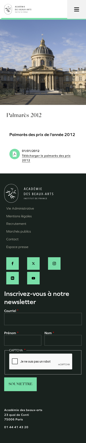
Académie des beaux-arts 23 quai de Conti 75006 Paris (23, 414)
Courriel (10, 311)
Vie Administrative (20, 208)
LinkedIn (12, 278)
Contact (12, 239)
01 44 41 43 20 (16, 427)
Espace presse (17, 247)
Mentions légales (19, 216)
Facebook (12, 263)
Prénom (10, 333)
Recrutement (16, 224)
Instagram (54, 263)
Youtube (33, 278)
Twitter (33, 263)
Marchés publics (18, 231)
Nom (48, 333)
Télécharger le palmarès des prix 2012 (46, 158)
